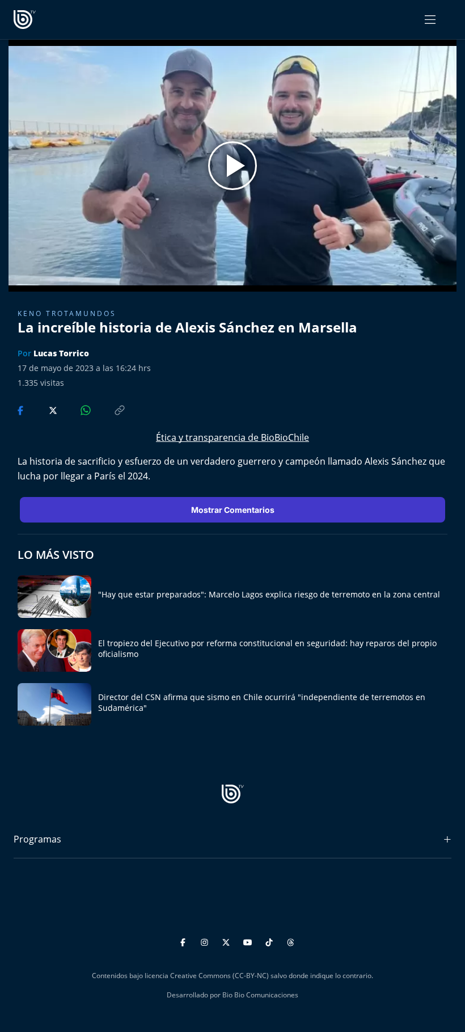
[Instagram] (206, 940)
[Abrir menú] (430, 19)
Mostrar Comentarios (232, 510)
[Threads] (290, 940)
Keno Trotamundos (67, 313)
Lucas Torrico (61, 353)
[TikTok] (270, 940)
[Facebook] (184, 940)
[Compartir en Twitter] (42, 409)
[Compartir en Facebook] (22, 409)
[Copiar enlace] (109, 409)
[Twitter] (227, 940)
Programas (37, 839)
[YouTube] (249, 940)
